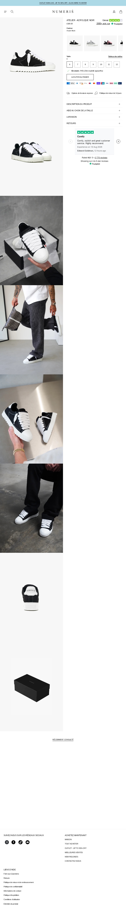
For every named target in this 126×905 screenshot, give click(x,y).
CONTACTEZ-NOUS (73, 861)
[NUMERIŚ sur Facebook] (13, 844)
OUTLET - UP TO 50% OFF (75, 848)
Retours (7, 878)
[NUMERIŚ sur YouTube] (28, 844)
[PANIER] (120, 11)
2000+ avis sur (103, 23)
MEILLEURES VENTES (74, 852)
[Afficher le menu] (5, 11)
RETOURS (71, 123)
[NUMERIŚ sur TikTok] (20, 844)
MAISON (68, 839)
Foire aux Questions (11, 874)
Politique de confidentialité (13, 887)
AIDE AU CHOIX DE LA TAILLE (80, 110)
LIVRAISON (72, 117)
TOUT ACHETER (71, 844)
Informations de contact (12, 891)
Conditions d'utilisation (12, 899)
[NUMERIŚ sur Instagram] (7, 844)
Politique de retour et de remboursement (18, 882)
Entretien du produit (11, 904)
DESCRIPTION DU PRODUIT (79, 104)
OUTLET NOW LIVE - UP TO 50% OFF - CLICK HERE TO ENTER (63, 3)
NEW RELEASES (71, 857)
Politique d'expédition (11, 895)
